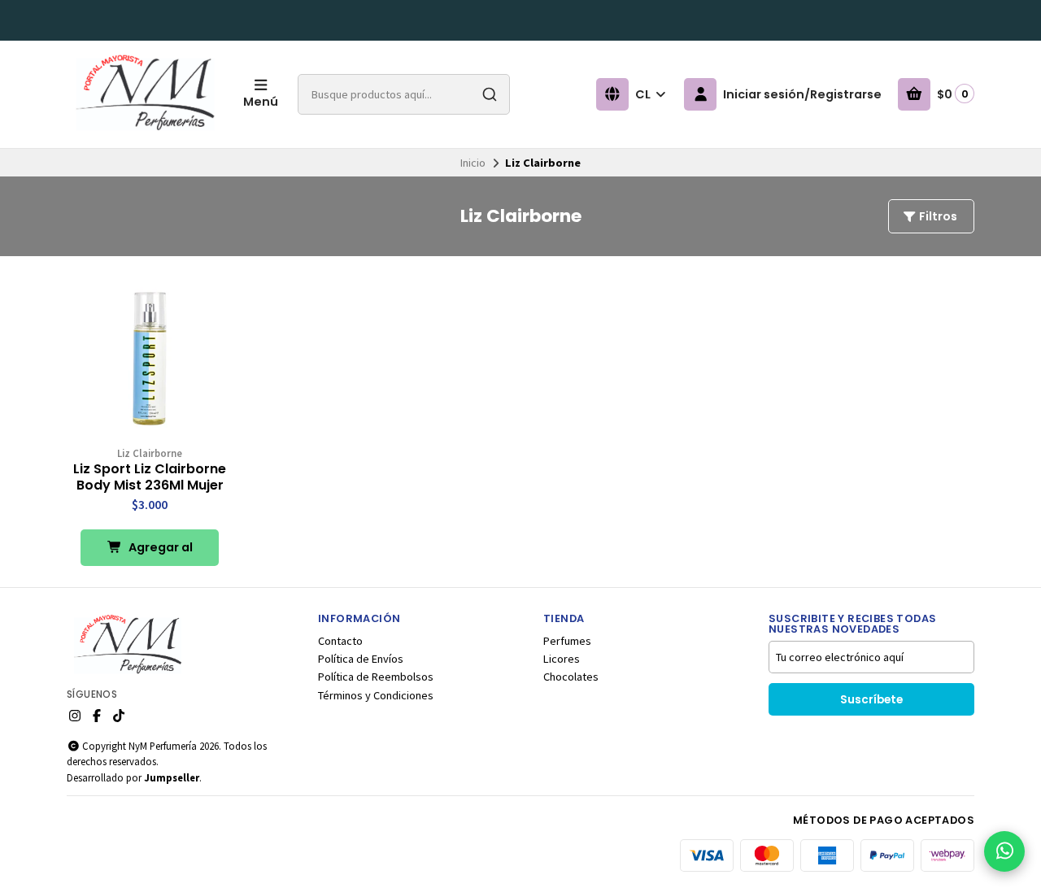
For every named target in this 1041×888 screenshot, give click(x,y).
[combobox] (404, 94)
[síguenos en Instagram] (75, 715)
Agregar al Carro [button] (159, 552)
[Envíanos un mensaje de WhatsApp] (1004, 851)
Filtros (937, 216)
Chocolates (571, 676)
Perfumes (567, 640)
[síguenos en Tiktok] (119, 715)
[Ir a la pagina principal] (145, 94)
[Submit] (489, 94)
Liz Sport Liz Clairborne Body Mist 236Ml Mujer (149, 477)
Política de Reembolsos (375, 676)
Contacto (340, 640)
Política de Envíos (360, 658)
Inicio (473, 162)
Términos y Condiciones (375, 695)
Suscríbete (871, 699)
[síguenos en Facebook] (97, 715)
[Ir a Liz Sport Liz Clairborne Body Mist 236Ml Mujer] (150, 359)
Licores (561, 658)
